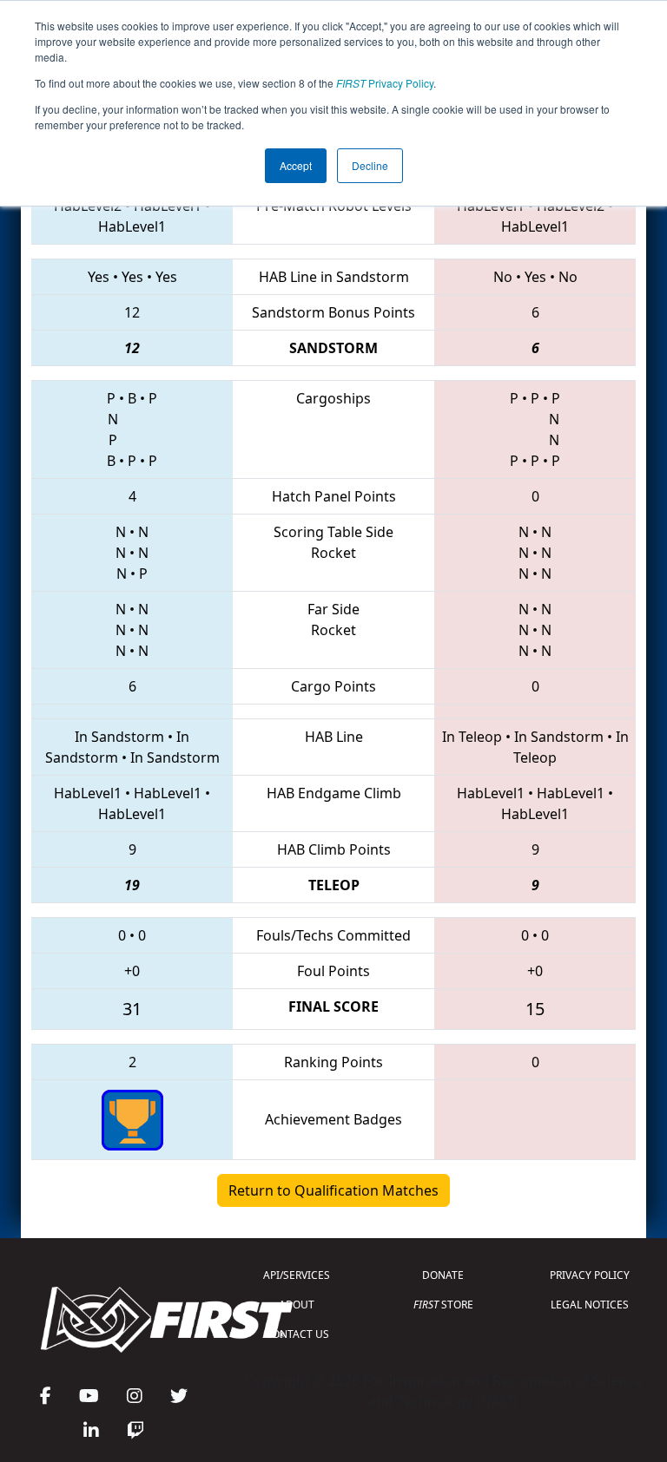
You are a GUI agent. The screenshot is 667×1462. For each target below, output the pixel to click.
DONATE (443, 1275)
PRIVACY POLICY (590, 1275)
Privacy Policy (384, 82)
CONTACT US (297, 1334)
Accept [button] (296, 165)
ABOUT (296, 1304)
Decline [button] (370, 165)
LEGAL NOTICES (590, 1304)
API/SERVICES (296, 1275)
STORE (443, 1304)
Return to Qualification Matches (333, 1190)
